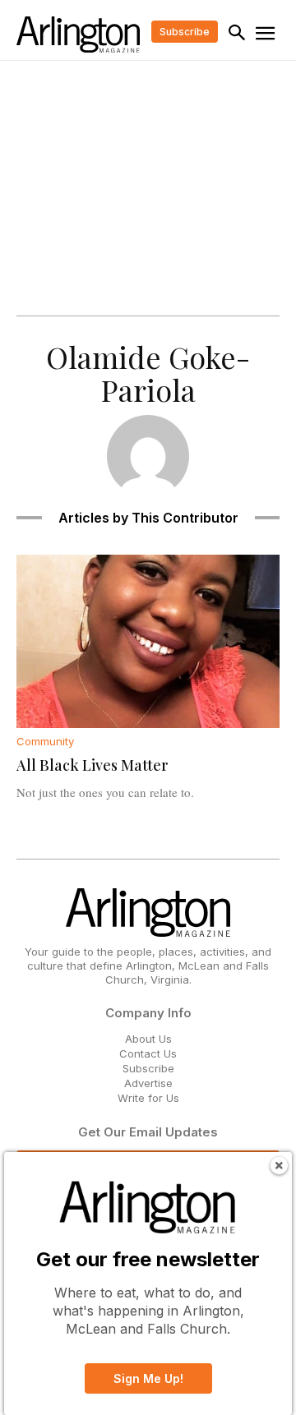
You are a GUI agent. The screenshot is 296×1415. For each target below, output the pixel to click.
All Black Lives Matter (92, 765)
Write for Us (148, 1097)
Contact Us (148, 1053)
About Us (148, 1038)
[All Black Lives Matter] (148, 641)
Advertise (148, 1083)
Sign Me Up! (148, 1378)
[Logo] (78, 34)
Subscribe (148, 1068)
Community (45, 741)
